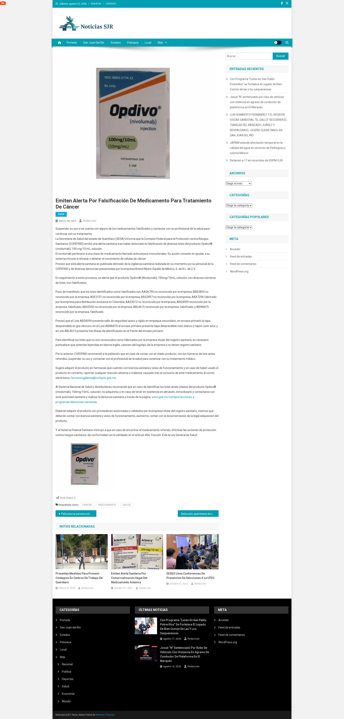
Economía (68, 693)
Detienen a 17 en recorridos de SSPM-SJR (256, 160)
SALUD (127, 504)
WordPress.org (239, 271)
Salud (61, 214)
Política (66, 671)
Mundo (66, 701)
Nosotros (96, 3)
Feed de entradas (241, 256)
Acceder (235, 249)
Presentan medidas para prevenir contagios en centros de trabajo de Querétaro (79, 578)
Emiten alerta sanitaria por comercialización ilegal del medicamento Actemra (129, 578)
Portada (72, 42)
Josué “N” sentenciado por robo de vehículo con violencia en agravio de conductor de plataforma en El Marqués (257, 102)
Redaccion (89, 220)
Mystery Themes (105, 714)
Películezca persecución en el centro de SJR (78, 513)
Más (160, 42)
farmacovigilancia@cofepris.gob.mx (93, 377)
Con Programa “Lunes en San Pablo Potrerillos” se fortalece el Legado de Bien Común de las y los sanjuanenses (256, 84)
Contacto (111, 3)
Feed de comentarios (243, 263)
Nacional (67, 664)
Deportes (67, 679)
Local (148, 42)
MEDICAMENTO (107, 504)
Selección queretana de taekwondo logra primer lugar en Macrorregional (200, 513)
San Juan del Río (93, 42)
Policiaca (132, 42)
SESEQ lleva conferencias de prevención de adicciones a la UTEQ (190, 575)
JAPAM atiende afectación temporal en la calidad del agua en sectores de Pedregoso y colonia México (258, 148)
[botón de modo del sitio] (278, 43)
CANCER (87, 504)
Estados (116, 42)
